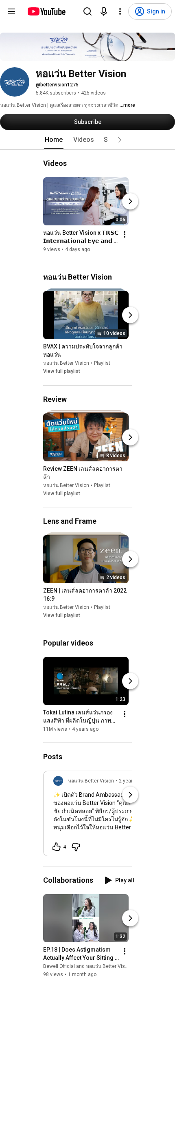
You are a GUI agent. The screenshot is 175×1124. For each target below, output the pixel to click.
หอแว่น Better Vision (66, 363)
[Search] (87, 11)
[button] (119, 140)
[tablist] (87, 140)
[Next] (130, 201)
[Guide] (11, 11)
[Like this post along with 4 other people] (56, 846)
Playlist (102, 363)
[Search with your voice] (104, 11)
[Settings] (120, 11)
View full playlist (61, 372)
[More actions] (124, 234)
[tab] (53, 140)
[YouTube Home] (46, 11)
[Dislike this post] (75, 846)
